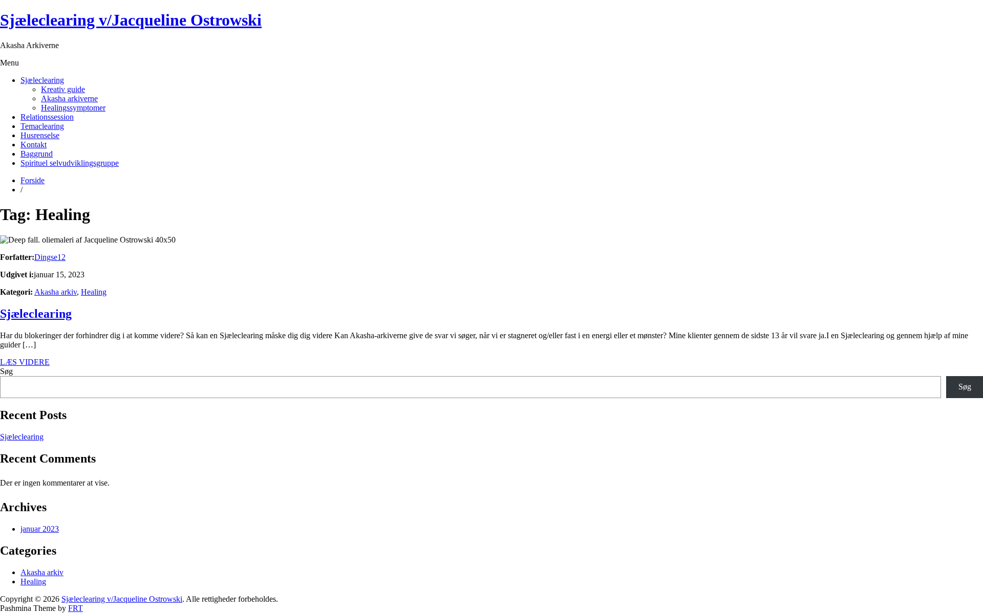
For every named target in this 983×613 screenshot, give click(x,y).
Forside (32, 180)
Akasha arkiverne (69, 98)
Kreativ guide (63, 89)
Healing (93, 292)
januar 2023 (39, 528)
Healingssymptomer (73, 107)
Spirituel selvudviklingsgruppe (69, 163)
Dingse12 (50, 257)
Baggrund (36, 153)
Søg (6, 371)
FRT (75, 608)
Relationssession (47, 117)
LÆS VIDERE (25, 362)
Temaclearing (42, 126)
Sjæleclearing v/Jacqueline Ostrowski (131, 20)
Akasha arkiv (55, 292)
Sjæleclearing (42, 80)
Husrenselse (39, 135)
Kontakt (33, 144)
